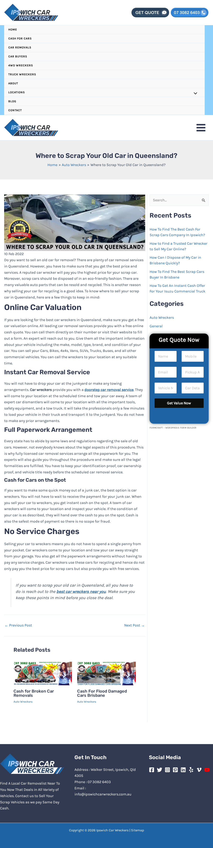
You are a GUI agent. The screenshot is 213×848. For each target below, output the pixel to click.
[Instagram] (167, 769)
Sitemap (137, 830)
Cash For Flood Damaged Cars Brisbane (102, 693)
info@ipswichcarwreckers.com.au (102, 794)
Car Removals (19, 47)
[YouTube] (207, 769)
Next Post (134, 625)
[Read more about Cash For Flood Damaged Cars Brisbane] (106, 673)
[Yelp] (191, 769)
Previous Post (18, 625)
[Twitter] (159, 769)
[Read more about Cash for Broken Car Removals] (43, 673)
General (156, 326)
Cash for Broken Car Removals (34, 693)
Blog (12, 101)
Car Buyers (17, 56)
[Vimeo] (199, 769)
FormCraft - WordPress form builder (173, 427)
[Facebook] (151, 769)
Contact (15, 110)
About (13, 83)
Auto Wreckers (23, 701)
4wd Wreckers (20, 65)
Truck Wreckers (22, 74)
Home (12, 29)
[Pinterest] (175, 769)
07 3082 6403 (99, 782)
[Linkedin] (183, 769)
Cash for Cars (20, 38)
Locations (16, 92)
